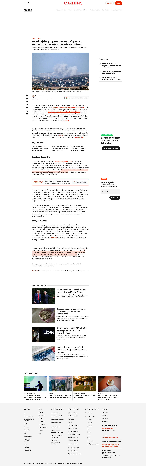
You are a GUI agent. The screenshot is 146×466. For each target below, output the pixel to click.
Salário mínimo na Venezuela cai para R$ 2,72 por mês (111, 72)
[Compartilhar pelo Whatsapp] (27, 95)
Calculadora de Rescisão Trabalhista (57, 431)
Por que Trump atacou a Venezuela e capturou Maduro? (111, 78)
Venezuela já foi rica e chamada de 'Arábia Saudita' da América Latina (111, 65)
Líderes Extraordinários (75, 434)
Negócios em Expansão (74, 454)
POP (40, 433)
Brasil (25, 424)
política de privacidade (59, 463)
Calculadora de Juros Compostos (57, 436)
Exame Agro (42, 421)
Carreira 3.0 (90, 422)
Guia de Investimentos (57, 419)
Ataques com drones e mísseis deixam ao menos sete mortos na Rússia (78, 148)
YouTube (104, 412)
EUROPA (70, 10)
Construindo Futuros (74, 425)
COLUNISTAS (27, 450)
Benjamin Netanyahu (63, 161)
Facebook (105, 421)
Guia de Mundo (61, 10)
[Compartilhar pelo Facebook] (27, 98)
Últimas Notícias (28, 416)
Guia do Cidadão (56, 413)
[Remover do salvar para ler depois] (27, 114)
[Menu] (25, 3)
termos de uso (36, 463)
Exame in (89, 419)
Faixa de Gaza (79, 137)
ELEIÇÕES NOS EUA (116, 10)
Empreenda (90, 441)
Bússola (83, 393)
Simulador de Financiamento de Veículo (55, 442)
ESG (25, 433)
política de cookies (46, 463)
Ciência (41, 430)
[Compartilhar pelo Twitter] (27, 108)
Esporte (41, 418)
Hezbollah (35, 266)
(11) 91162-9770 (110, 430)
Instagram (105, 418)
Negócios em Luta (73, 437)
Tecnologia (42, 424)
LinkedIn (104, 415)
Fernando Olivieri (39, 95)
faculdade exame (92, 409)
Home (33, 38)
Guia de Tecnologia (56, 416)
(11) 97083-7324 (110, 453)
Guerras (58, 264)
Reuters (65, 120)
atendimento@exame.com (110, 437)
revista (89, 413)
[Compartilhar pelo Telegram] (27, 105)
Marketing (42, 415)
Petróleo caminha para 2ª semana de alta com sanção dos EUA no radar (40, 148)
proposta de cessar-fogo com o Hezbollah (68, 107)
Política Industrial (73, 440)
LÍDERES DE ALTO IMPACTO (29, 420)
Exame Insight (28, 436)
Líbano (52, 264)
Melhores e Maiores (73, 447)
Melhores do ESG (72, 450)
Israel (64, 264)
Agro (88, 438)
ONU (61, 135)
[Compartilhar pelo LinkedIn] (27, 102)
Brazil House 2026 (73, 416)
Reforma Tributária (73, 413)
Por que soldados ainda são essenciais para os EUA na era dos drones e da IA (60, 148)
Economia (26, 430)
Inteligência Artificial (27, 440)
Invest (25, 444)
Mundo (28, 9)
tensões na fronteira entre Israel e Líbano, (64, 112)
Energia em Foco (72, 428)
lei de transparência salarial (74, 463)
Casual (41, 412)
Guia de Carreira (56, 422)
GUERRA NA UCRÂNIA (80, 10)
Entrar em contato (107, 428)
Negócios (26, 447)
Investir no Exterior (73, 431)
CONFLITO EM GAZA (94, 10)
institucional (27, 463)
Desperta (89, 426)
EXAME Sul (71, 419)
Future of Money (43, 427)
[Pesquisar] (28, 3)
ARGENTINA (105, 10)
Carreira (26, 427)
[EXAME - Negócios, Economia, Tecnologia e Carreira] (73, 3)
